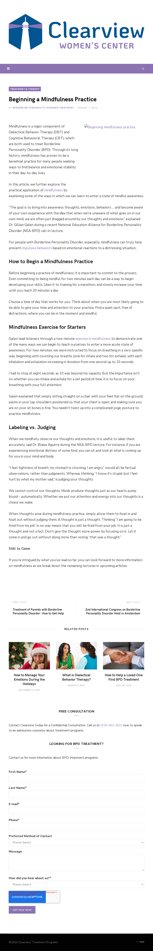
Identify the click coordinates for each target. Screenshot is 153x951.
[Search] (143, 68)
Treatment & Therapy (24, 88)
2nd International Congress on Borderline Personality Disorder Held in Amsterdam (112, 611)
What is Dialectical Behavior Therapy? (76, 677)
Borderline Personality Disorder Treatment (43, 107)
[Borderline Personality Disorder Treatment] (76, 32)
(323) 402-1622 (111, 725)
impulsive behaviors (37, 248)
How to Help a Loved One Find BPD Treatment (124, 677)
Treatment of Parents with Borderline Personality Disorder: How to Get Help (38, 611)
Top (141, 942)
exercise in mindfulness (93, 338)
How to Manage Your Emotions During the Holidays (29, 679)
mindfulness (53, 190)
